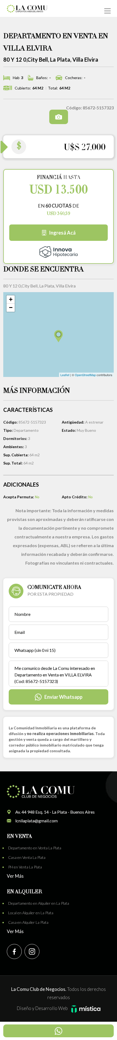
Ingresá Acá (62, 233)
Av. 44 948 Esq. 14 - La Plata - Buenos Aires (55, 811)
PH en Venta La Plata (25, 867)
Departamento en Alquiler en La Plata (38, 903)
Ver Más (15, 876)
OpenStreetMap (85, 375)
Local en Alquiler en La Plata (30, 912)
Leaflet (64, 375)
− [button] (11, 307)
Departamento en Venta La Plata (34, 848)
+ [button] (11, 299)
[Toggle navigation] (107, 11)
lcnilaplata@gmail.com (36, 820)
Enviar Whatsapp (63, 697)
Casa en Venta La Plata (26, 857)
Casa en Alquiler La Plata (28, 922)
